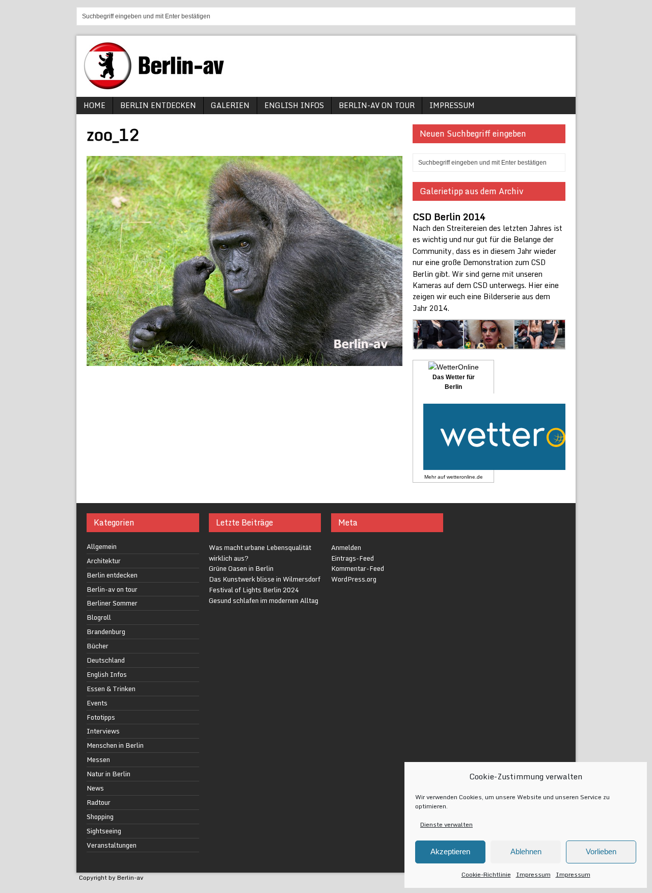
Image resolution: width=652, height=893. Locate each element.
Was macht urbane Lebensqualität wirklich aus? (260, 553)
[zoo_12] (244, 360)
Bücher (97, 645)
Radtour (99, 802)
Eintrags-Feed (352, 558)
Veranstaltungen (112, 845)
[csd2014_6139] (439, 343)
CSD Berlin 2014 (449, 216)
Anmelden (346, 547)
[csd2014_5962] (489, 343)
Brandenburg (106, 631)
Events (97, 702)
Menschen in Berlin (115, 745)
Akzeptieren (450, 851)
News (95, 788)
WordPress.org (353, 579)
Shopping (100, 816)
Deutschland (106, 660)
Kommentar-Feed (357, 568)
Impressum (533, 874)
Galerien (230, 105)
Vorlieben (601, 851)
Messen (98, 759)
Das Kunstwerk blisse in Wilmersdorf (264, 579)
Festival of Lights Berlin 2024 (254, 589)
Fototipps (101, 717)
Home (94, 105)
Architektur (104, 560)
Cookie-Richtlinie (486, 874)
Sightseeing (104, 830)
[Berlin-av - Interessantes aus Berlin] (158, 86)
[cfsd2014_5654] (539, 343)
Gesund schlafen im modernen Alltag (263, 600)
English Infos (294, 105)
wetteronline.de (465, 477)
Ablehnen (525, 851)
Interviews (103, 731)
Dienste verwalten (446, 824)
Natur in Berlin (108, 773)
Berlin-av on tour (377, 105)
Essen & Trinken (111, 688)
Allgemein (102, 546)
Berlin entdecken (158, 105)
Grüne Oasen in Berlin (241, 568)
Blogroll (99, 617)
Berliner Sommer (112, 603)
